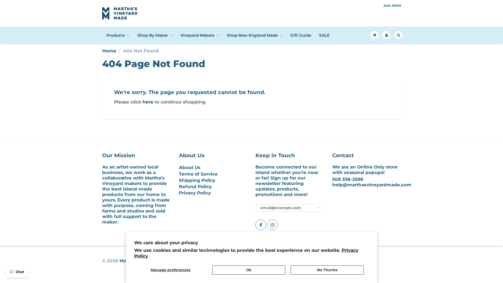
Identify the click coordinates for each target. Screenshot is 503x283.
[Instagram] (272, 225)
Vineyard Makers (197, 35)
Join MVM (392, 5)
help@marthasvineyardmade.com (371, 184)
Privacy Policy (195, 192)
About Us (189, 167)
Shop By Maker (153, 35)
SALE (324, 35)
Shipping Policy (197, 180)
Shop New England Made (252, 35)
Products (115, 35)
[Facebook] (260, 225)
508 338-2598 (347, 179)
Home (109, 50)
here (148, 102)
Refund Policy (195, 186)
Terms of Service (198, 174)
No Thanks (327, 270)
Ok (249, 270)
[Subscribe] (318, 207)
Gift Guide (300, 35)
